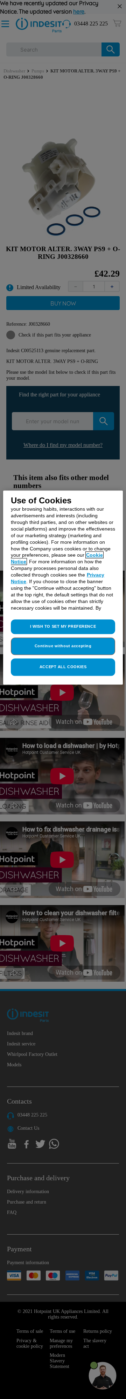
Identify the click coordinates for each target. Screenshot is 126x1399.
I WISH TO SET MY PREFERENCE (63, 627)
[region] (63, 587)
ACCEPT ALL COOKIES (63, 667)
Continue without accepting (63, 646)
